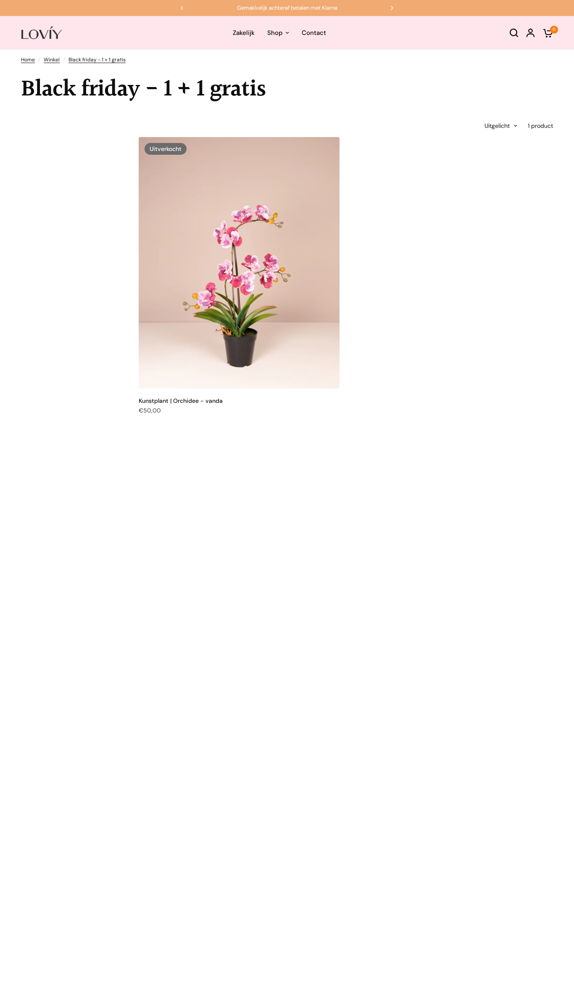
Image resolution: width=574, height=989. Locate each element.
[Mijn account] (530, 33)
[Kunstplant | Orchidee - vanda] (239, 263)
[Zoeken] (514, 33)
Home (28, 59)
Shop (275, 33)
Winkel (52, 59)
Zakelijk (244, 33)
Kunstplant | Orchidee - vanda (181, 401)
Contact (314, 33)
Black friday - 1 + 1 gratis (97, 59)
